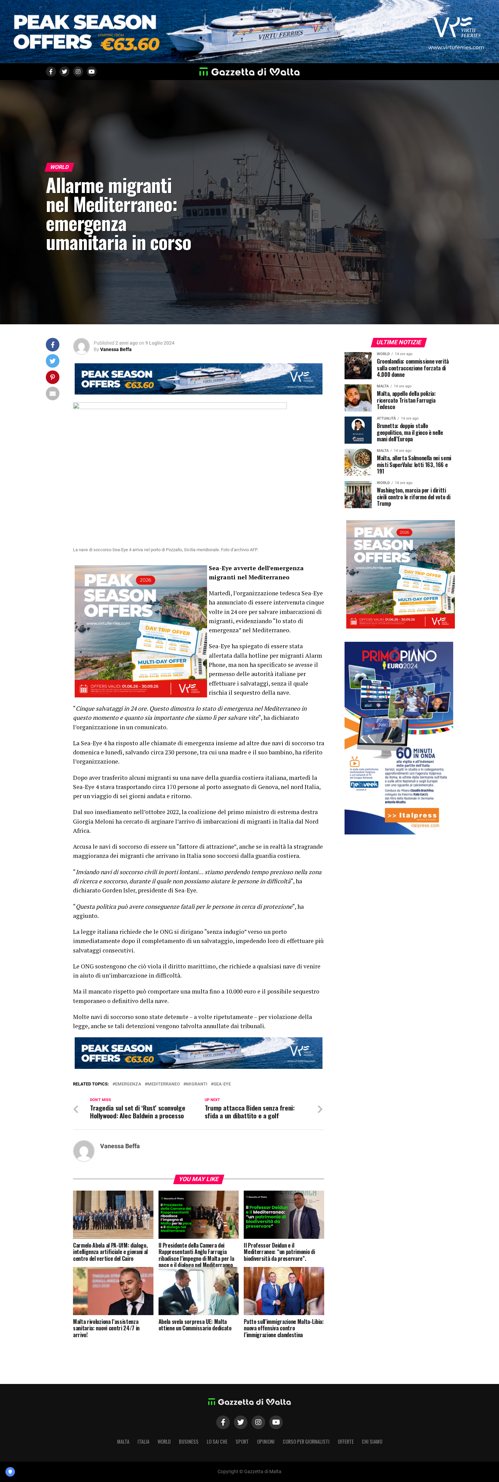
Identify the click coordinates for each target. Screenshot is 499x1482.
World (164, 1441)
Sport (242, 1441)
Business (189, 1441)
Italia (143, 1441)
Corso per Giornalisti (306, 1441)
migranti (196, 1084)
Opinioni (266, 1441)
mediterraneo (163, 1084)
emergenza (128, 1084)
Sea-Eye (222, 1084)
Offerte (346, 1441)
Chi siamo (372, 1441)
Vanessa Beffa (116, 349)
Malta (123, 1441)
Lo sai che (217, 1441)
